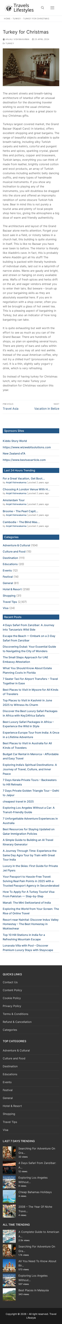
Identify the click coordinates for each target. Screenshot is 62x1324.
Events (7, 570)
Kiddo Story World (15, 441)
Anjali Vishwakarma (17, 39)
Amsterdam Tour (14, 500)
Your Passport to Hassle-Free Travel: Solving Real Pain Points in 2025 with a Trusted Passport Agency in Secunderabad (31, 881)
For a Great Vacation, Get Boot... (24, 478)
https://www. (11, 460)
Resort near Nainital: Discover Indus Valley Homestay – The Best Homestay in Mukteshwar (31, 924)
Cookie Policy (12, 998)
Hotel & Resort (12, 589)
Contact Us (10, 982)
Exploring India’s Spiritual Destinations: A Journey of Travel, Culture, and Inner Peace (30, 769)
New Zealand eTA (14, 453)
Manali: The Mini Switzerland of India (27, 902)
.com (42, 460)
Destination (10, 558)
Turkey (17, 18)
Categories (10, 1029)
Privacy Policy (12, 1006)
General (8, 583)
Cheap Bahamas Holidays (35, 1192)
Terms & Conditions (15, 1014)
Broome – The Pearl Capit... (20, 511)
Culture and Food (14, 551)
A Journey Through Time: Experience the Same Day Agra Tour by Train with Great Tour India (29, 855)
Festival (8, 576)
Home (7, 18)
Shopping (9, 595)
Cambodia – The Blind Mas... (21, 522)
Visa (5, 608)
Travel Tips (10, 602)
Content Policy (12, 990)
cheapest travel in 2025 (18, 801)
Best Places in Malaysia (33, 1290)
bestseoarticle (29, 460)
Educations (10, 564)
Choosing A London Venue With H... (26, 489)
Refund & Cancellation (17, 1022)
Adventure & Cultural (16, 545)
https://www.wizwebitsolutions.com (27, 447)
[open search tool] (42, 7)
